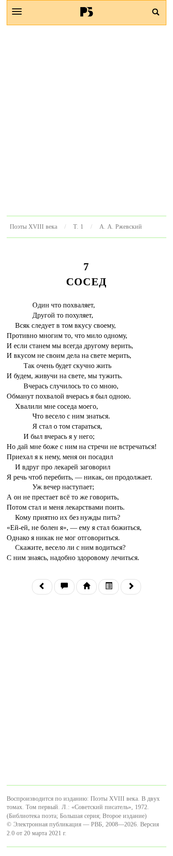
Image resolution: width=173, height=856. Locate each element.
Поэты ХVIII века (33, 226)
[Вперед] (131, 587)
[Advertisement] (86, 120)
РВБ (86, 11)
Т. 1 (78, 226)
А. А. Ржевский (120, 226)
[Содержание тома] (86, 587)
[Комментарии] (64, 587)
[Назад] (42, 587)
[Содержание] (108, 587)
